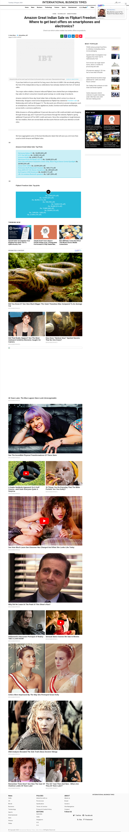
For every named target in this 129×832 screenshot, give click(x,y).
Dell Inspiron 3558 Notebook (28, 172)
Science (56, 7)
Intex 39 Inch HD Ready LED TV (28, 208)
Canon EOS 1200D (24, 166)
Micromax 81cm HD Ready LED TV (30, 159)
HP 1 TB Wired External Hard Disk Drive (31, 196)
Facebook (88, 815)
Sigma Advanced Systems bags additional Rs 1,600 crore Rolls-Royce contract (96, 80)
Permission (40, 801)
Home (27, 7)
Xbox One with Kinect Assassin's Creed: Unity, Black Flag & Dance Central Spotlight (46, 161)
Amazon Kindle (23, 157)
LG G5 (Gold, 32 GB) (24, 200)
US (9, 801)
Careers (67, 803)
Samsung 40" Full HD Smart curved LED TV (32, 206)
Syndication (40, 803)
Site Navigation (69, 806)
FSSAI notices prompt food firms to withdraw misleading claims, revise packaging (96, 49)
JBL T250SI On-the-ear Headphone (30, 202)
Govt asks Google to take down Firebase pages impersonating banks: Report (112, 144)
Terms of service (41, 806)
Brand (66, 801)
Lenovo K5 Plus (23, 212)
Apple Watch (22, 215)
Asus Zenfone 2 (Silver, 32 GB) (28, 198)
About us (67, 798)
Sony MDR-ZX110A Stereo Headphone (31, 170)
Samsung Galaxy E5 (25, 153)
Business (39, 7)
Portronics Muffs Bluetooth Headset (30, 168)
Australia (39, 814)
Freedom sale (72, 101)
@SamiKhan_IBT (23, 35)
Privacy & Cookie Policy (44, 809)
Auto (9, 817)
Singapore (39, 819)
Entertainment (72, 7)
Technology (48, 7)
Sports (64, 7)
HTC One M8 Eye (24, 155)
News (32, 7)
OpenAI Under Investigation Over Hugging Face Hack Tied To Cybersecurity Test (19, 242)
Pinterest (89, 820)
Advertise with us (41, 798)
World (10, 803)
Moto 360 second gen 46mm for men (31, 210)
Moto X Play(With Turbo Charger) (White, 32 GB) (34, 204)
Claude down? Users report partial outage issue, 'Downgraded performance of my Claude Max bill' (45, 243)
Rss (80, 820)
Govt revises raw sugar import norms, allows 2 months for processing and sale (95, 64)
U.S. (37, 825)
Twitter (78, 815)
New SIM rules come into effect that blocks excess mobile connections (70, 242)
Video (92, 7)
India (9, 798)
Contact (67, 809)
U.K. (37, 822)
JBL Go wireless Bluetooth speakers (30, 174)
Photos (10, 820)
